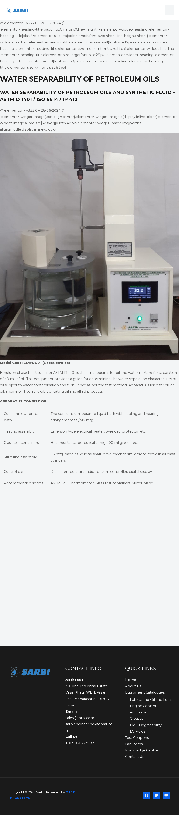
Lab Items (134, 744)
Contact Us (134, 756)
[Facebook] (146, 795)
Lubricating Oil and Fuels (151, 700)
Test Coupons (137, 738)
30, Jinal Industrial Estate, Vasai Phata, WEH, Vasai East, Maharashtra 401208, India (87, 692)
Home (130, 680)
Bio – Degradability (146, 725)
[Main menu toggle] (169, 10)
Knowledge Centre (141, 750)
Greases (136, 718)
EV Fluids (137, 731)
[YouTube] (166, 795)
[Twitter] (156, 795)
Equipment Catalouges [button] (145, 692)
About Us (133, 686)
